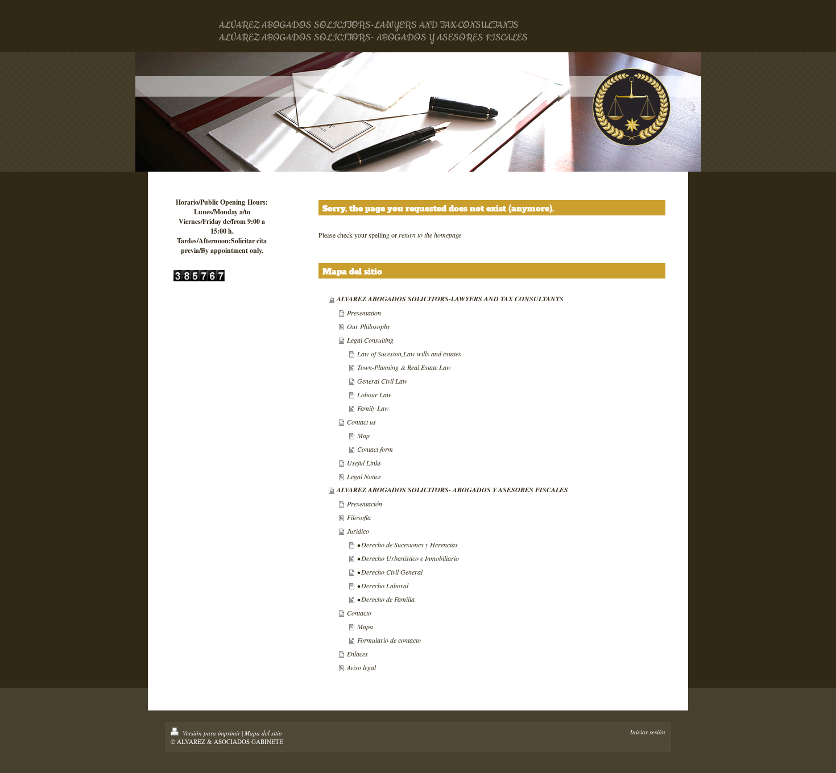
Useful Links (364, 462)
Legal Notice (364, 476)
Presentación (364, 503)
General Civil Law (382, 380)
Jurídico (358, 530)
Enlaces (357, 653)
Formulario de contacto (389, 640)
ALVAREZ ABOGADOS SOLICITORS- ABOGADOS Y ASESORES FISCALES (452, 489)
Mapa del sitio (263, 733)
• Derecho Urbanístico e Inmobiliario (408, 558)
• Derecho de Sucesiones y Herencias (407, 544)
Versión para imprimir (211, 733)
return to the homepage (430, 234)
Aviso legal (361, 667)
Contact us (361, 421)
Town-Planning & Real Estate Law (404, 367)
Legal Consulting (370, 339)
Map (363, 435)
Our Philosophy (368, 326)
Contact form (375, 449)
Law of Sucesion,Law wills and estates (409, 353)
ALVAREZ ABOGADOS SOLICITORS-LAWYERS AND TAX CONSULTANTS (450, 299)
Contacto (359, 612)
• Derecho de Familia (386, 599)
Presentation (364, 312)
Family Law (373, 408)
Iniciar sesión (647, 732)
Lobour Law (374, 394)
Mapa (365, 626)
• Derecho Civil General (390, 571)
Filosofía (359, 517)
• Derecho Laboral (382, 585)
